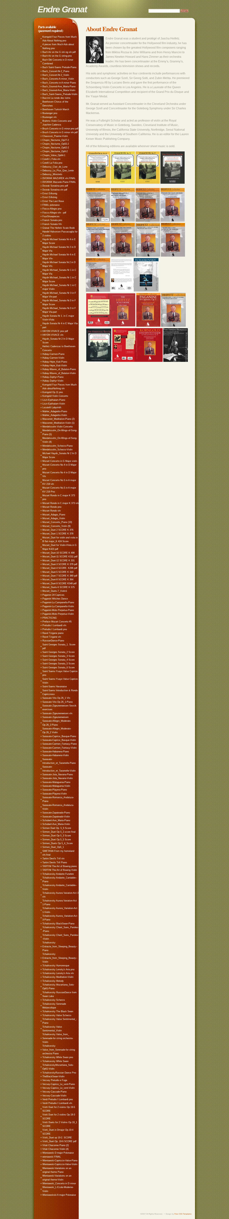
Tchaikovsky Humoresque (55, 965)
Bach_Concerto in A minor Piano (59, 82)
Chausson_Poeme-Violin (55, 136)
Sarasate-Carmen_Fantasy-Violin (59, 747)
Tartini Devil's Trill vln (53, 858)
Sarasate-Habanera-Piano (55, 751)
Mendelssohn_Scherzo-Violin (57, 449)
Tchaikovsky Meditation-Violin (57, 977)
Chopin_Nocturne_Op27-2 (55, 140)
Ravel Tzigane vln (51, 636)
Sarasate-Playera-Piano (54, 789)
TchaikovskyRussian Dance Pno (59, 1072)
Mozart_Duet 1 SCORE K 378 (57, 533)
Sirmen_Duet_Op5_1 (53, 847)
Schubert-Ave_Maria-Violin (56, 824)
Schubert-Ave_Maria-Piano (56, 820)
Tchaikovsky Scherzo (53, 1000)
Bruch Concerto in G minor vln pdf (60, 132)
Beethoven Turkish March (55, 109)
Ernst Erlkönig (49, 197)
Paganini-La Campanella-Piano (58, 602)
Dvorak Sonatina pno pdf (55, 185)
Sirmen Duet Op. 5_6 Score (56, 828)
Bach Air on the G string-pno (57, 55)
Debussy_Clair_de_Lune (54, 166)
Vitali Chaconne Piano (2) (55, 1145)
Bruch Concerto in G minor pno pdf (60, 128)
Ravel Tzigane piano (53, 633)
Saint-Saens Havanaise (54, 686)
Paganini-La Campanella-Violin (58, 606)
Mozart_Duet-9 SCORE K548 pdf (59, 583)
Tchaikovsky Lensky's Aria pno (58, 969)
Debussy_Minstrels (52, 174)
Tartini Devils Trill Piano (54, 862)
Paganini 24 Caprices (53, 595)
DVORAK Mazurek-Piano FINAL (59, 182)
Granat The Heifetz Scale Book (58, 228)
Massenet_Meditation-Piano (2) (58, 419)
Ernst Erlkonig (49, 193)
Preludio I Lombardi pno (54, 629)
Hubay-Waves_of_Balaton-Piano (59, 369)
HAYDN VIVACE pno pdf (55, 331)
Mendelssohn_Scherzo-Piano (57, 445)
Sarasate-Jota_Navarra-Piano (57, 774)
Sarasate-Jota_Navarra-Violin (57, 778)
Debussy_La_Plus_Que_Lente (58, 170)
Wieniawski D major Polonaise (58, 1152)
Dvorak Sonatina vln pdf (54, 189)
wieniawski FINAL (51, 1156)
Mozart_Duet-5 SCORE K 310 (57, 572)
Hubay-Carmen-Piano (53, 354)
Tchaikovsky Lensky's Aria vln (58, 973)
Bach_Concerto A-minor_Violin (58, 78)
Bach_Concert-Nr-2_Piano (55, 71)
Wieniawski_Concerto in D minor (59, 1183)
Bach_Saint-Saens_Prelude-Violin (59, 94)
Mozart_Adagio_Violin (53, 518)
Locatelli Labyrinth (51, 407)
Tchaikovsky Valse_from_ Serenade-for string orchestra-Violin (57, 1038)
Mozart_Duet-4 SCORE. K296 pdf (59, 568)
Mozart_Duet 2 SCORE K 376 (57, 529)
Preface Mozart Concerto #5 (57, 621)
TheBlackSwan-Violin (53, 1076)
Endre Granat (62, 9)
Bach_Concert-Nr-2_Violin (55, 75)
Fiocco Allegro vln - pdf (54, 212)
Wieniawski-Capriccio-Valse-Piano (59, 1160)
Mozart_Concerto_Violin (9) (56, 526)
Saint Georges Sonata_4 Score (58, 659)
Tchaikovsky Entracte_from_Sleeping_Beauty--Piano (59, 946)
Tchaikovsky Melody (53, 981)
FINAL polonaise (51, 205)
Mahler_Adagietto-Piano (54, 411)
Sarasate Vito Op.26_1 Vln (56, 698)
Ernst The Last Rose (53, 201)
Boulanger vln (49, 117)
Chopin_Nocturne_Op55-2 (55, 143)
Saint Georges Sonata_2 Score (58, 652)
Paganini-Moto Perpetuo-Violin (58, 614)
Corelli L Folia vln (51, 159)
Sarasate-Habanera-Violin (55, 755)
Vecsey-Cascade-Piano (54, 1091)
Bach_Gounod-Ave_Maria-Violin (58, 90)
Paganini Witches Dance (55, 598)
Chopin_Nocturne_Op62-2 (55, 147)
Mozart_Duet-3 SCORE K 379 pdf (59, 564)
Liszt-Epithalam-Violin (53, 403)
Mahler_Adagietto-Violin (54, 415)
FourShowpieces (51, 216)
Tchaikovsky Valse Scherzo (56, 1015)
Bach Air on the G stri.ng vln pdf (59, 52)
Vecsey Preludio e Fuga (54, 1080)
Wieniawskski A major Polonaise (59, 1195)
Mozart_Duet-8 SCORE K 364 (57, 579)
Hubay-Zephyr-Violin (52, 380)
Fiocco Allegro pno (52, 208)
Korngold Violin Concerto (55, 396)
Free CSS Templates (182, 1214)
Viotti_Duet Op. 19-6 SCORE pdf (59, 1141)
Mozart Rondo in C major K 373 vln (60, 503)
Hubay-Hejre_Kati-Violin (54, 365)
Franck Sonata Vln (52, 224)
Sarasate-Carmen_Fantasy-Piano (59, 743)
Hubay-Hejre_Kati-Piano (54, 361)
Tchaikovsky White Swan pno (57, 1057)
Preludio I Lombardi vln (54, 625)
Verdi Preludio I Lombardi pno (57, 1099)
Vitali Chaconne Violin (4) (55, 1149)
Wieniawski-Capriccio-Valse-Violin (59, 1164)
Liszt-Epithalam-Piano (53, 400)
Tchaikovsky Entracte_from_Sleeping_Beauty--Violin (59, 958)
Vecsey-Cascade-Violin (54, 1095)
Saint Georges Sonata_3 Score (58, 656)
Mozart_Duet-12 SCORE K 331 (58, 560)
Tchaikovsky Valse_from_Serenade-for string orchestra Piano (58, 1049)
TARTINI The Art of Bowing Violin (59, 870)
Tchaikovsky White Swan (55, 1061)
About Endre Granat (111, 28)
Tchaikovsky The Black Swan (57, 1011)
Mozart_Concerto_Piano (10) (57, 522)
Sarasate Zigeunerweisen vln (57, 713)
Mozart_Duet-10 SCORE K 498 (58, 552)
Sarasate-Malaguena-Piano (56, 782)
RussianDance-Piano (53, 640)
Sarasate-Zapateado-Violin (56, 816)
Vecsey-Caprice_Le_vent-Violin (58, 1088)
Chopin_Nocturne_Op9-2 (55, 151)
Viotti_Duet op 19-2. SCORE (57, 1137)
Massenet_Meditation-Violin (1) (58, 423)
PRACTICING (49, 617)
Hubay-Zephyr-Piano (53, 377)
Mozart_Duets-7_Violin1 (54, 591)
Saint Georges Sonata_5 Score (58, 663)
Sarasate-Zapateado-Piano (56, 812)
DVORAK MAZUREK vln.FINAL (58, 178)
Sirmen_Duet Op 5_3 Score (56, 835)
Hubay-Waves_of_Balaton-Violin (59, 373)
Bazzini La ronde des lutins (56, 98)
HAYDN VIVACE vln (52, 335)
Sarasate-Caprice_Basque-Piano (59, 736)
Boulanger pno (49, 113)
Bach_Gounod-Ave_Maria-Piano (58, 86)
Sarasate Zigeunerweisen (55, 717)
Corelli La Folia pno (52, 162)
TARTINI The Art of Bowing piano (59, 866)
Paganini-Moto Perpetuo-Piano (58, 610)
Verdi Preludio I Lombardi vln (57, 1103)
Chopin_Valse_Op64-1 (53, 155)
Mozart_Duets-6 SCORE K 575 (58, 587)
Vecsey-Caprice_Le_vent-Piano (58, 1084)
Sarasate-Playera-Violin (54, 793)
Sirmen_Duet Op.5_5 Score (56, 839)
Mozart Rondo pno (51, 507)
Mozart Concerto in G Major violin (59, 461)
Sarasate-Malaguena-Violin (56, 786)
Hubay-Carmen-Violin (53, 357)
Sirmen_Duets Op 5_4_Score (57, 843)
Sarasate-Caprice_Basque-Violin (59, 740)
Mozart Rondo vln (51, 510)
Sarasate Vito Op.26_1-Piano (57, 702)
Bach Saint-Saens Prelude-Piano (59, 67)
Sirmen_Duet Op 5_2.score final (58, 831)
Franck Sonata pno (52, 220)
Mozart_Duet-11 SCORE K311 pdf (59, 556)
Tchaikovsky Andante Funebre (58, 874)
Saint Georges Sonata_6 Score (58, 667)
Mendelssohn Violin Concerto (57, 426)
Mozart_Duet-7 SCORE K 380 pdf (59, 575)
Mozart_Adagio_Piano (53, 514)
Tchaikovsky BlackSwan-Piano (58, 923)
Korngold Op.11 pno (52, 392)
